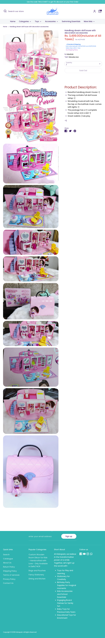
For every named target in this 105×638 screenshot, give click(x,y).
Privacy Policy (9, 579)
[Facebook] (81, 554)
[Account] (94, 11)
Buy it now (83, 77)
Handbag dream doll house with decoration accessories (29, 27)
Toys (37, 21)
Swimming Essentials (71, 21)
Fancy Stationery (36, 574)
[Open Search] (5, 11)
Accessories (50, 21)
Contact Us (8, 583)
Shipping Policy (10, 571)
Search (6, 554)
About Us (7, 562)
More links (88, 21)
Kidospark (19, 632)
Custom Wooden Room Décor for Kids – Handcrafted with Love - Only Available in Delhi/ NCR (38, 560)
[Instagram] (88, 554)
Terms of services (11, 575)
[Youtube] (84, 554)
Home (12, 21)
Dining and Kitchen (37, 578)
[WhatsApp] (91, 554)
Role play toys (74, 57)
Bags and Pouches (37, 570)
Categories (24, 21)
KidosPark (70, 54)
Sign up (68, 536)
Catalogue (8, 558)
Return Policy (9, 567)
